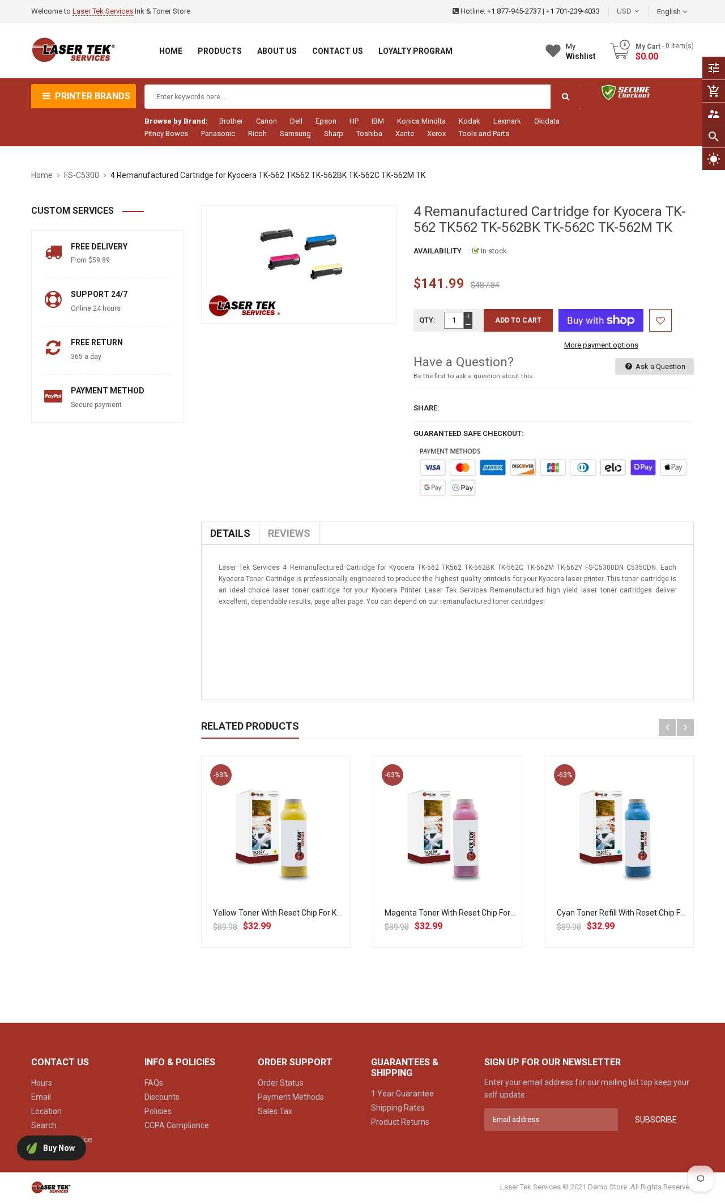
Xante (404, 133)
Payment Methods (291, 1097)
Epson (325, 121)
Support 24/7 (99, 294)
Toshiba (369, 133)
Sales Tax (275, 1111)
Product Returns (400, 1121)
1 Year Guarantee (402, 1093)
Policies (158, 1111)
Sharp (333, 133)
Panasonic (218, 133)
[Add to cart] (276, 866)
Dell (296, 121)
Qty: (427, 320)
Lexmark (507, 121)
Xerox (436, 133)
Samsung (295, 133)
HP (354, 121)
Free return (97, 342)
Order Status (281, 1082)
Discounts (162, 1097)
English (670, 11)
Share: (426, 408)
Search (44, 1125)
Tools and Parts (484, 133)
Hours (41, 1082)
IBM (378, 121)
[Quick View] (300, 866)
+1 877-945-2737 (514, 11)
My (581, 51)
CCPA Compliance (176, 1125)
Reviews (289, 533)
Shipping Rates (398, 1107)
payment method (107, 390)
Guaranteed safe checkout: (468, 433)
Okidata (547, 121)
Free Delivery (99, 246)
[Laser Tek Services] (51, 1187)
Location (46, 1111)
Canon (266, 121)
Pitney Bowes (166, 133)
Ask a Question (659, 366)
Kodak (469, 121)
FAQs (153, 1082)
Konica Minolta (421, 121)
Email (41, 1097)
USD (641, 11)
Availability (437, 251)
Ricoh (257, 133)
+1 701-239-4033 (573, 11)
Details (230, 533)
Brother (231, 121)
